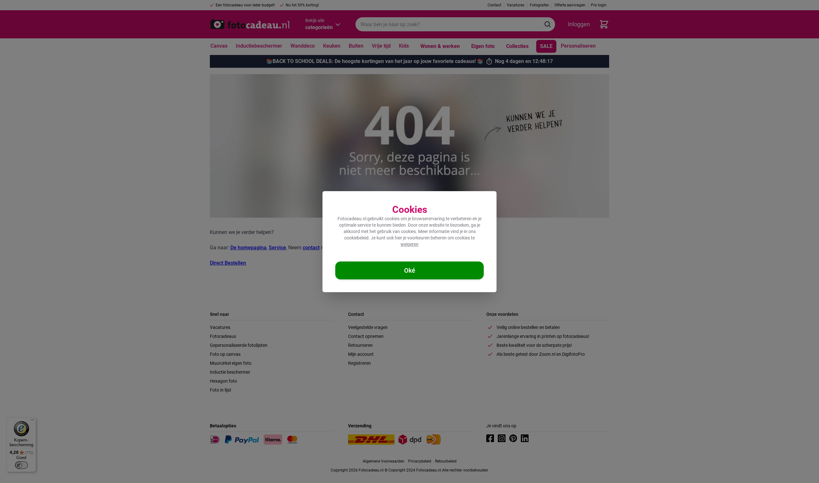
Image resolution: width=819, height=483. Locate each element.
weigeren (409, 244)
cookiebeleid (356, 237)
